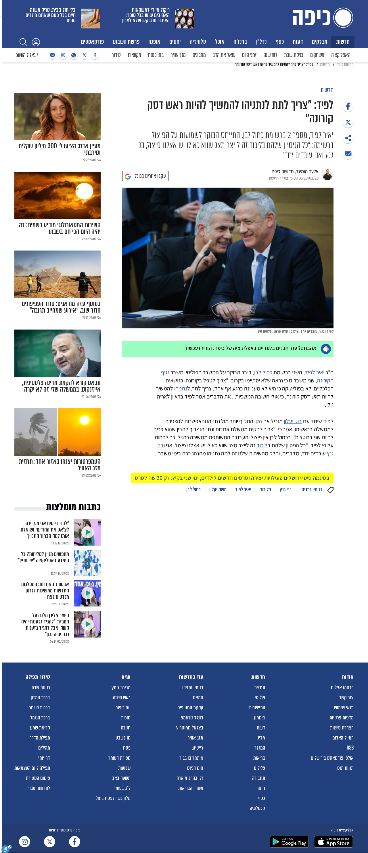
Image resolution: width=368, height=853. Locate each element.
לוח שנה (270, 55)
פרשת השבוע (126, 41)
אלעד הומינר (307, 171)
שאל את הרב (223, 55)
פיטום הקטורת (38, 778)
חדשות (343, 41)
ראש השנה (122, 697)
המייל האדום (343, 738)
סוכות (126, 717)
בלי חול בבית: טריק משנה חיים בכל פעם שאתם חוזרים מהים (51, 15)
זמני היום (249, 55)
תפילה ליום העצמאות (32, 768)
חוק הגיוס (195, 768)
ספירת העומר (119, 758)
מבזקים (319, 41)
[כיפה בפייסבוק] (94, 55)
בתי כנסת (156, 55)
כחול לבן (263, 372)
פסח (127, 748)
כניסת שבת (293, 55)
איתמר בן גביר (191, 758)
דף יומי (44, 758)
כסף (280, 41)
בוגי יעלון (293, 421)
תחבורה (258, 778)
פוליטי (260, 697)
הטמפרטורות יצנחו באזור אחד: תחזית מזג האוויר (60, 465)
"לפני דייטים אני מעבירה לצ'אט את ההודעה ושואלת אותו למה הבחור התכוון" (44, 529)
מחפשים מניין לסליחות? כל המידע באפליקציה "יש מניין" (43, 557)
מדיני (260, 738)
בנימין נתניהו (311, 489)
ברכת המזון (40, 697)
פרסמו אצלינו (342, 687)
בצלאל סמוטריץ (189, 727)
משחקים (317, 55)
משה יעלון (218, 489)
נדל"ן (261, 41)
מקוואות (134, 55)
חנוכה (126, 727)
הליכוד (265, 489)
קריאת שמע (40, 727)
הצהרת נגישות (342, 727)
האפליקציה (340, 55)
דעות (298, 41)
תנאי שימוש (344, 707)
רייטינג (197, 748)
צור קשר (346, 697)
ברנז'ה (240, 41)
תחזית (259, 687)
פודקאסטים (92, 41)
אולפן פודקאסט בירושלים (332, 758)
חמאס (198, 697)
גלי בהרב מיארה (190, 778)
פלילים (259, 768)
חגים (126, 677)
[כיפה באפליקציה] (289, 842)
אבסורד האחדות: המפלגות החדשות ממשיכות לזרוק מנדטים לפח (45, 590)
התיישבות (257, 707)
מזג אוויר (178, 55)
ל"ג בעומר (122, 788)
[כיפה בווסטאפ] (73, 55)
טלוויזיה (198, 41)
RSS (350, 748)
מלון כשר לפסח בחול (113, 798)
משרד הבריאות (190, 788)
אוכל (220, 41)
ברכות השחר (39, 707)
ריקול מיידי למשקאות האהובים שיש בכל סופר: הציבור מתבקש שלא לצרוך (145, 15)
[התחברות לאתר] (36, 42)
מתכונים (199, 55)
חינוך (261, 788)
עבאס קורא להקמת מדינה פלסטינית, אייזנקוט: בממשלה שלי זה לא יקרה (61, 386)
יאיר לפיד (314, 372)
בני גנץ (286, 489)
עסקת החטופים (190, 707)
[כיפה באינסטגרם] (62, 55)
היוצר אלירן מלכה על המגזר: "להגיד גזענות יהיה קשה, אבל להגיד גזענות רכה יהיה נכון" (45, 624)
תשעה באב (121, 778)
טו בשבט (123, 738)
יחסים (175, 41)
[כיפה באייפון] (333, 842)
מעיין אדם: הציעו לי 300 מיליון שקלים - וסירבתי (58, 149)
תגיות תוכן (345, 768)
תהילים (44, 748)
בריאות (259, 758)
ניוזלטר (51, 55)
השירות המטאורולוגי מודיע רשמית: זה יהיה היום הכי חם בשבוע (60, 228)
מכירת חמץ (121, 687)
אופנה (154, 41)
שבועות (124, 768)
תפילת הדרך (40, 738)
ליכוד (261, 445)
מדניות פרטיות (341, 717)
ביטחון (259, 717)
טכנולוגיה (257, 808)
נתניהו (180, 388)
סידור (116, 55)
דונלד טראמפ (192, 717)
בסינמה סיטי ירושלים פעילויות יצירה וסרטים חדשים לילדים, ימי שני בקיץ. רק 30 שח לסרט (232, 478)
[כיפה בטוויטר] (83, 55)
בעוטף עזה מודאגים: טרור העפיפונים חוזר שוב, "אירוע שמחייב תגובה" (61, 307)
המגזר (259, 748)
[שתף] (348, 106)
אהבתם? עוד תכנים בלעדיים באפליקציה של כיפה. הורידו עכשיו (251, 347)
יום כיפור (123, 707)
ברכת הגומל (40, 717)
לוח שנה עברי (39, 788)
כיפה (322, 17)
